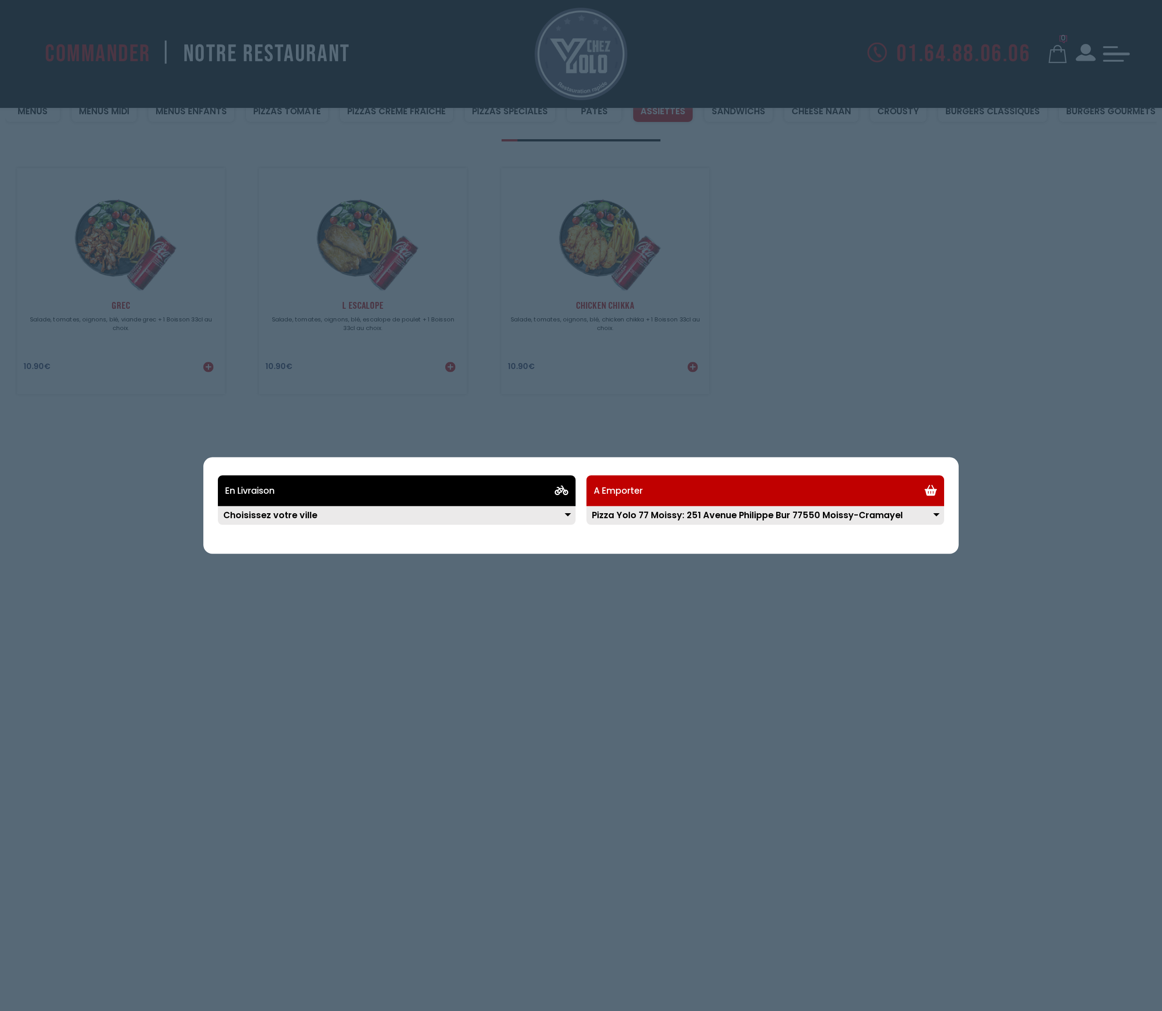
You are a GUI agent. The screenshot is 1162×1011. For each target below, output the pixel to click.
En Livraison (250, 491)
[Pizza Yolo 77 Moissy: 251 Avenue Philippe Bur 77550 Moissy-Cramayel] (765, 521)
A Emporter (618, 491)
